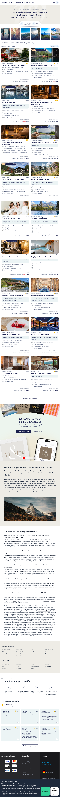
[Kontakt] (51, 2)
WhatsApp (46, 762)
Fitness (32, 664)
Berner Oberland (11, 540)
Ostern (47, 664)
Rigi (15, 543)
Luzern (46, 541)
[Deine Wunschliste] (54, 2)
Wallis (5, 540)
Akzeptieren (45, 791)
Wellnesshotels (7, 609)
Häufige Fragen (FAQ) (27, 774)
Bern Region (34, 651)
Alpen (46, 651)
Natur (40, 545)
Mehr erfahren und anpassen (54, 791)
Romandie (18, 656)
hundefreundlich (35, 666)
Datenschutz (25, 766)
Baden (14, 601)
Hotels (14, 575)
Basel (41, 599)
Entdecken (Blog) (26, 761)
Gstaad (32, 649)
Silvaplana (11, 557)
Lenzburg (46, 601)
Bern (24, 599)
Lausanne (51, 583)
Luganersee (15, 571)
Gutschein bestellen (23, 431)
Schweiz (37, 540)
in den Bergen (5, 664)
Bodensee (10, 561)
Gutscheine (25, 2)
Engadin (52, 555)
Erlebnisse (18, 2)
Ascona (27, 571)
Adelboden (33, 654)
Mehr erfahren (38, 431)
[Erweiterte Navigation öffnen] (38, 2)
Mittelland (8, 597)
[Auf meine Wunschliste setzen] (27, 50)
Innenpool (18, 668)
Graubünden (7, 555)
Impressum (25, 772)
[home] (7, 2)
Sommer (4, 668)
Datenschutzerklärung (12, 789)
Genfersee (18, 585)
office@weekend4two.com (50, 760)
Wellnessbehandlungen (44, 611)
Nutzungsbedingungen (27, 770)
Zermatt (51, 540)
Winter (32, 668)
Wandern (18, 664)
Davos (52, 557)
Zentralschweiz (21, 540)
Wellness (42, 609)
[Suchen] (57, 2)
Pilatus (19, 543)
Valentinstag (48, 666)
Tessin (7, 569)
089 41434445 (48, 764)
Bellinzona (39, 571)
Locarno (21, 571)
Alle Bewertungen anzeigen (30, 746)
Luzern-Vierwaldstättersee (22, 654)
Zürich (50, 597)
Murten (53, 601)
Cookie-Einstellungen (27, 768)
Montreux (8, 585)
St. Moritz (6, 557)
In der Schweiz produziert (30, 458)
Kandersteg (15, 541)
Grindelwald (7, 541)
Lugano (5, 571)
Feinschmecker (11, 605)
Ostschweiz (45, 559)
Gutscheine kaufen (26, 759)
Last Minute (32, 2)
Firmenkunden (25, 764)
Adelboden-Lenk (49, 649)
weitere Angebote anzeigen (30, 398)
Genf (47, 583)
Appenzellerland (18, 561)
